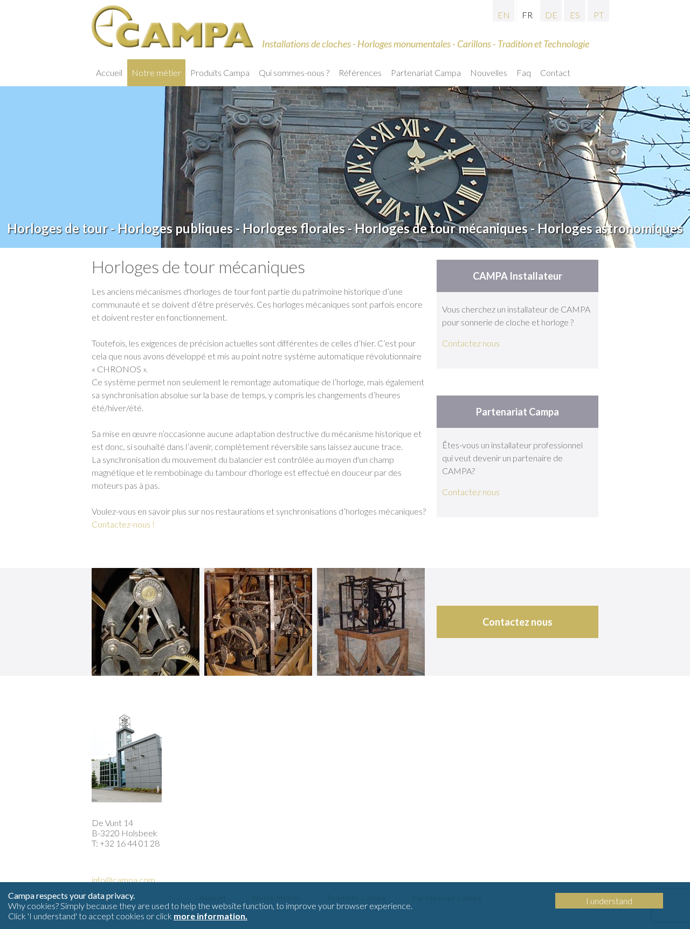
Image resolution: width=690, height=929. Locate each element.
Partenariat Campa (426, 72)
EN (504, 15)
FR (527, 15)
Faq (523, 72)
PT (599, 15)
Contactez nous (471, 343)
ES (575, 15)
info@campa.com (123, 880)
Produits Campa (220, 72)
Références (360, 72)
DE (551, 15)
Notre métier (156, 72)
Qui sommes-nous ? (294, 72)
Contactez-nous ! (123, 524)
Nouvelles (488, 72)
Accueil (109, 72)
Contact (555, 72)
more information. (210, 916)
